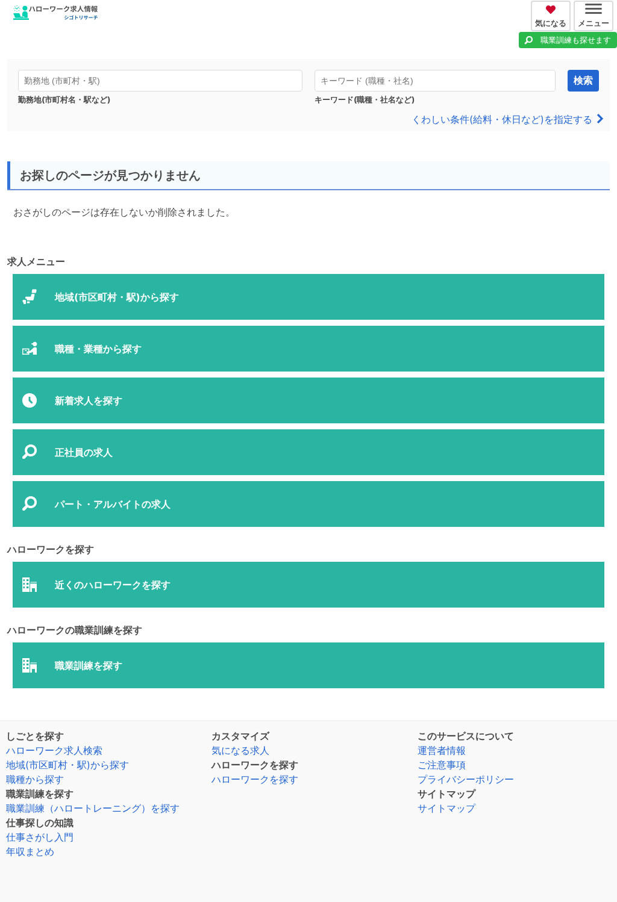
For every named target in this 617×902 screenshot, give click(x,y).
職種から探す (35, 779)
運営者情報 (442, 750)
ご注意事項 (442, 765)
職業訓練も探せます (575, 40)
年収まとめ (30, 851)
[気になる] (552, 8)
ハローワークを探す (254, 779)
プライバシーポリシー (466, 779)
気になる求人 (240, 750)
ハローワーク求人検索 (54, 750)
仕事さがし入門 (40, 837)
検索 (583, 80)
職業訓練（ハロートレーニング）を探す (93, 808)
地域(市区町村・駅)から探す (67, 765)
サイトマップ (446, 808)
